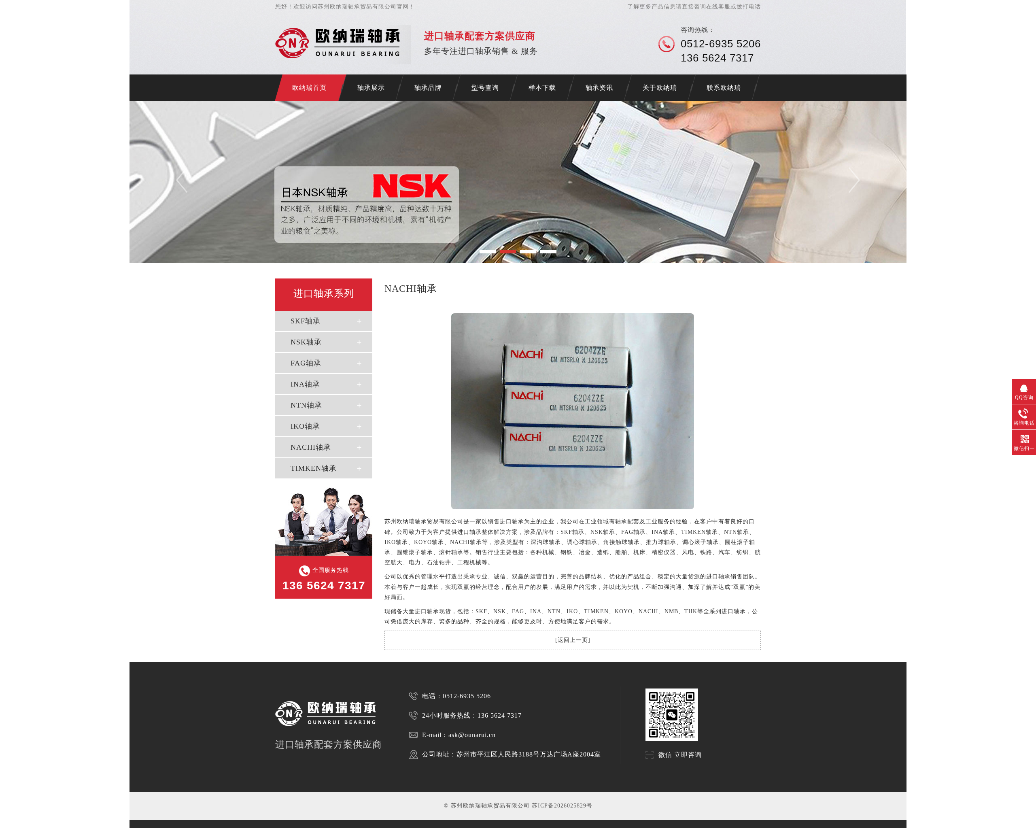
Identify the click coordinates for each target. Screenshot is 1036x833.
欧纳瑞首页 (309, 87)
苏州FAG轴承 (209, 830)
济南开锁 (134, 830)
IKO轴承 (305, 426)
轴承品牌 (428, 87)
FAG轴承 (306, 363)
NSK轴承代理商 (302, 830)
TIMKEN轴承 (314, 468)
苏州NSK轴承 (193, 830)
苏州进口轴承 (162, 830)
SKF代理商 (240, 830)
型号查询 (485, 87)
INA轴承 (305, 384)
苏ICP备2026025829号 (562, 806)
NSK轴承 (306, 342)
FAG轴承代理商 (320, 830)
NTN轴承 (306, 405)
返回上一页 (573, 640)
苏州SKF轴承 (177, 830)
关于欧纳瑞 (660, 87)
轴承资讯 (599, 87)
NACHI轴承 (311, 447)
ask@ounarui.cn (472, 734)
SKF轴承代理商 (283, 830)
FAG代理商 (267, 830)
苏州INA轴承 (225, 830)
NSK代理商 (253, 830)
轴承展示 (371, 87)
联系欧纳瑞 (724, 87)
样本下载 (542, 87)
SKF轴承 (306, 321)
